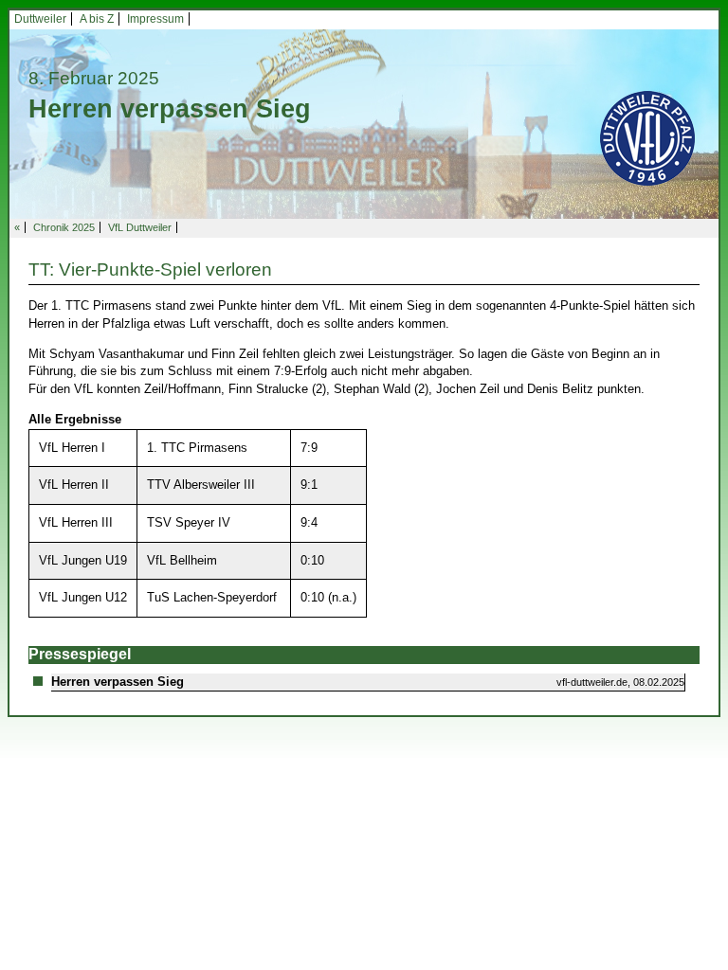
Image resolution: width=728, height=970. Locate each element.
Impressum (155, 19)
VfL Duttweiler (140, 227)
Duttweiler (40, 19)
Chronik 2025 (64, 227)
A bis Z (97, 19)
